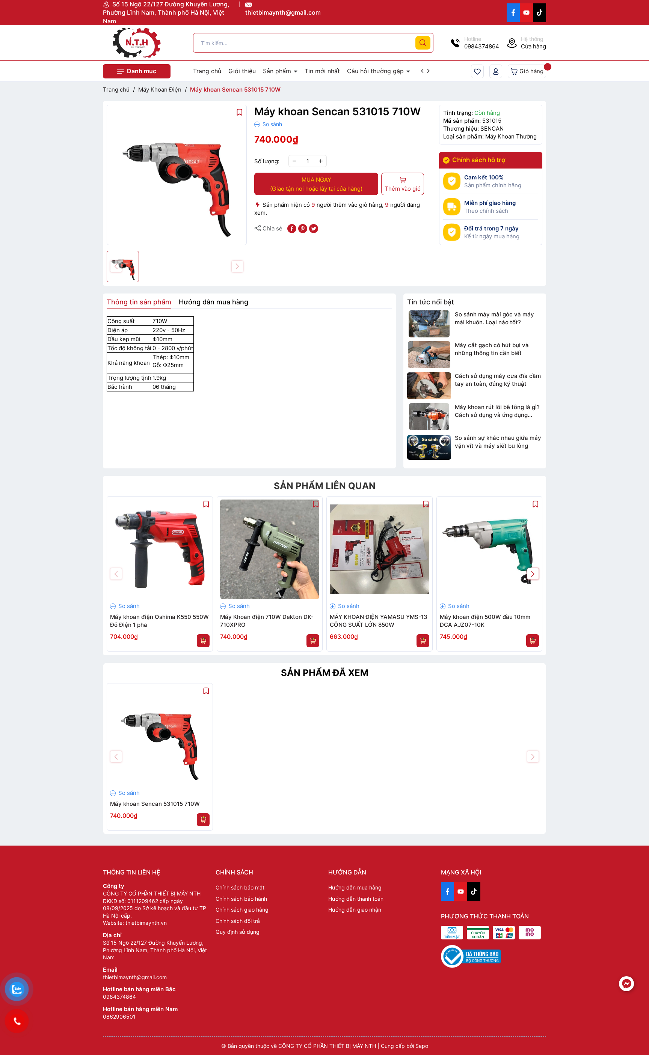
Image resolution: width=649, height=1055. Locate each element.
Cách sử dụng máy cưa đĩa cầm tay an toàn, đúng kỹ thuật (498, 379)
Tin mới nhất (322, 71)
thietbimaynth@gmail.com (283, 12)
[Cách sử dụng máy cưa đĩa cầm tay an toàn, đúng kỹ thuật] (429, 385)
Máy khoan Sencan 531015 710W (155, 803)
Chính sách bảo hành (241, 898)
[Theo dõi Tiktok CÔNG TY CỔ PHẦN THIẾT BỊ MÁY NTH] (539, 12)
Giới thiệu (242, 71)
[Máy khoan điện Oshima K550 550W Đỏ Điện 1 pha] (160, 549)
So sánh (271, 124)
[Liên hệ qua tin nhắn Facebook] (626, 983)
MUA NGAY (316, 184)
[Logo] (137, 43)
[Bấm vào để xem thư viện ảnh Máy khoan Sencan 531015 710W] (176, 174)
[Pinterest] (302, 228)
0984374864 (119, 996)
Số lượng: (266, 161)
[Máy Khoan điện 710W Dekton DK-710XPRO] (270, 549)
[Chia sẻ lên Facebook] (291, 228)
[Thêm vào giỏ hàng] (203, 640)
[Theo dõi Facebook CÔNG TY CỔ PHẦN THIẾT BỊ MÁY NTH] (513, 12)
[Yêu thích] (477, 71)
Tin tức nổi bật (430, 302)
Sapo (421, 1046)
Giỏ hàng (530, 71)
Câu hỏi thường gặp (376, 71)
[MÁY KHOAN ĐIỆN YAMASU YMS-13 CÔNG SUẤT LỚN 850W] (379, 549)
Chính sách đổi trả (238, 921)
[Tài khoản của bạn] (495, 71)
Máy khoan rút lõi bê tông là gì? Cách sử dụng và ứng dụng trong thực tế (497, 411)
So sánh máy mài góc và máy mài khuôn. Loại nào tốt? (494, 318)
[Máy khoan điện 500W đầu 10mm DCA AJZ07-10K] (489, 549)
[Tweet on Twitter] (313, 228)
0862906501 (119, 1016)
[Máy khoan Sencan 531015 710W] (160, 736)
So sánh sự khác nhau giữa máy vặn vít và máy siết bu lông (498, 441)
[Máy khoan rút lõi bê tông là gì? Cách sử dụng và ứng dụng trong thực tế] (429, 416)
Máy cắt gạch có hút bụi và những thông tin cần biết (492, 349)
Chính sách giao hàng (242, 909)
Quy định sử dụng (238, 932)
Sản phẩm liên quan (325, 485)
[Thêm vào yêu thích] (239, 112)
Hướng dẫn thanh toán (355, 898)
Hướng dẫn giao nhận (354, 909)
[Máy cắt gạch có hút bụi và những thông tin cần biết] (429, 354)
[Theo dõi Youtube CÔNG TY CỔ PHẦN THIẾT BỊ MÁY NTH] (526, 12)
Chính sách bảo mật (240, 887)
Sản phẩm (278, 71)
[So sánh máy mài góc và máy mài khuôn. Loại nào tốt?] (429, 323)
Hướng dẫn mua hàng (355, 887)
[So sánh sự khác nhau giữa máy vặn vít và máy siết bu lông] (429, 447)
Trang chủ (207, 71)
